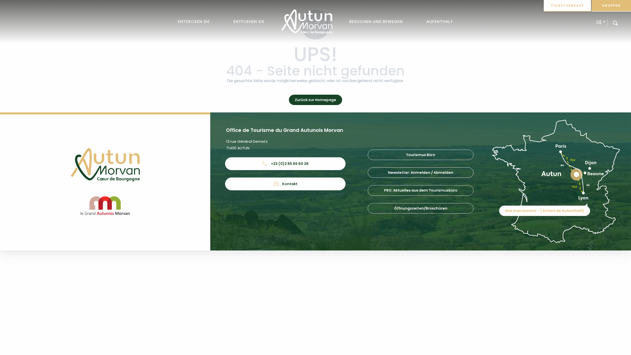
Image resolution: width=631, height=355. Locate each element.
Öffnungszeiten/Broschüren (420, 208)
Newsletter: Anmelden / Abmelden (420, 172)
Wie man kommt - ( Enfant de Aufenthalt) (544, 210)
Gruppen (611, 5)
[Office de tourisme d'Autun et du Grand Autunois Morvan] (306, 21)
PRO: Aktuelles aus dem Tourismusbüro (420, 190)
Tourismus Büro (420, 154)
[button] (615, 22)
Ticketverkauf (567, 5)
